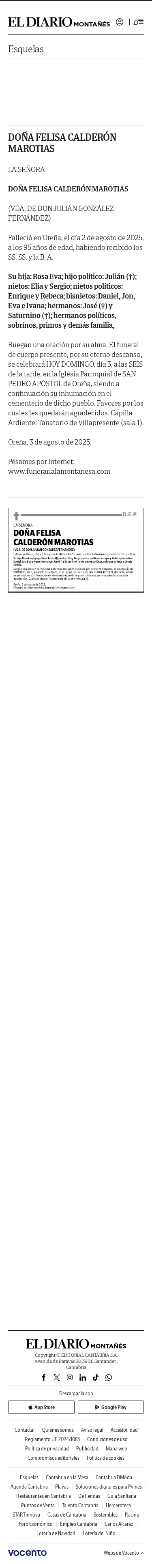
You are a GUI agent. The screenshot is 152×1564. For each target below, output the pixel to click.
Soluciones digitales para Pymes (109, 1487)
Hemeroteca (118, 1505)
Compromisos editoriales (53, 1458)
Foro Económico (36, 1524)
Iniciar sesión (119, 22)
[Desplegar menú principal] (138, 22)
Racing (132, 1515)
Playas (62, 1487)
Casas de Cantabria (66, 1515)
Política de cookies (105, 1458)
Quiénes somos (58, 1430)
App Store (44, 1407)
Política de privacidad (47, 1449)
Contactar (25, 1430)
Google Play (113, 1407)
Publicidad (87, 1449)
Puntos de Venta (38, 1505)
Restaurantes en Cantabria (43, 1496)
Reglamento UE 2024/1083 (52, 1439)
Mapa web (116, 1449)
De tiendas (89, 1496)
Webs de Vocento (121, 1553)
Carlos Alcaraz (119, 1524)
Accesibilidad (124, 1430)
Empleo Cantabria (78, 1524)
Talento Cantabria (80, 1505)
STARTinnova (26, 1515)
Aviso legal (92, 1430)
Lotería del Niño (99, 1533)
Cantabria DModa (114, 1477)
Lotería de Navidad (55, 1533)
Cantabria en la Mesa (67, 1477)
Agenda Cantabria (29, 1487)
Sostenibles (106, 1515)
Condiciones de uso (107, 1439)
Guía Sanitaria (121, 1496)
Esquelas (26, 49)
